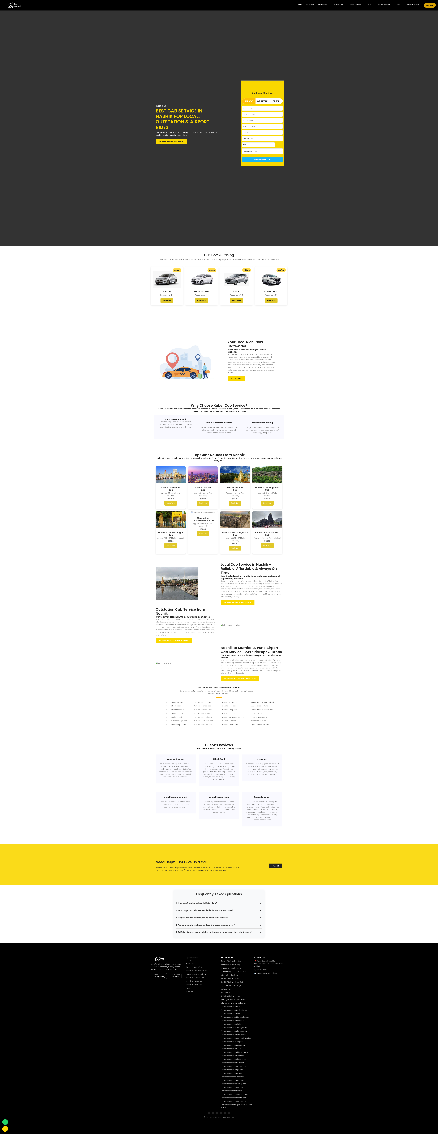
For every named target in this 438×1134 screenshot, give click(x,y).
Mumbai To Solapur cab (203, 721)
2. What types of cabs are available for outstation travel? (205, 910)
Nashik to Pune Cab (194, 981)
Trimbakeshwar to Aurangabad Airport (237, 1038)
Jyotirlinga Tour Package (231, 985)
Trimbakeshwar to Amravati (232, 1077)
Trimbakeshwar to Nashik (231, 1006)
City (369, 4)
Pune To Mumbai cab (174, 702)
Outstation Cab (413, 4)
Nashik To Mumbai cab (229, 702)
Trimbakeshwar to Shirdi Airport (233, 1098)
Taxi (398, 4)
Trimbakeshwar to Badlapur (232, 1063)
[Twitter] (217, 1113)
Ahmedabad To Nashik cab (262, 710)
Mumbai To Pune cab (202, 702)
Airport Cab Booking (229, 975)
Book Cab (310, 4)
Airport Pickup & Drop (194, 967)
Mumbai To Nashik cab (202, 710)
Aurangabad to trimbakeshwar (234, 999)
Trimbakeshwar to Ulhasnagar (233, 1059)
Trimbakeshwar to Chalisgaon (233, 1084)
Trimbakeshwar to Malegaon (233, 1045)
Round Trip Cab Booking (231, 961)
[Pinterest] (229, 1113)
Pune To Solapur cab (174, 717)
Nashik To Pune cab (228, 706)
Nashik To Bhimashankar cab (232, 717)
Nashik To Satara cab (229, 724)
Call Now (430, 5)
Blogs (188, 988)
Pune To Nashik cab (173, 706)
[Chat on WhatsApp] (5, 1122)
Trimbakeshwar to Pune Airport (233, 1035)
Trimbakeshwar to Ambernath (233, 1066)
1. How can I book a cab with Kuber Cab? (196, 903)
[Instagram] (213, 1113)
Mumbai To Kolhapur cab (203, 713)
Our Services (322, 4)
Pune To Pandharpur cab (176, 724)
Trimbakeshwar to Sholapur (232, 1024)
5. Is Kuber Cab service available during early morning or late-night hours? (214, 932)
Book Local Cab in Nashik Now (237, 602)
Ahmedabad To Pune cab (261, 706)
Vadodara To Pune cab (260, 721)
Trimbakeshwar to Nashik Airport (234, 1010)
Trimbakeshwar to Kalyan (231, 1091)
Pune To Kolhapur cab (174, 713)
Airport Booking (384, 4)
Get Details (236, 379)
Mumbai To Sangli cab (202, 717)
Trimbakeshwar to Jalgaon (232, 1041)
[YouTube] (225, 1113)
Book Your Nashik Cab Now (171, 142)
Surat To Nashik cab (259, 717)
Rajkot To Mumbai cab (260, 724)
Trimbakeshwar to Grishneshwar (234, 1101)
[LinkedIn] (221, 1113)
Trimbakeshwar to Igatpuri (232, 1070)
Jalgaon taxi (226, 989)
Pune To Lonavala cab (175, 710)
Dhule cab (225, 992)
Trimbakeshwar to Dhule (231, 1049)
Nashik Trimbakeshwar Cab (232, 982)
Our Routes (338, 4)
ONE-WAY (249, 101)
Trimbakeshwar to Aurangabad (234, 1027)
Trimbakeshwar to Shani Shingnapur (236, 1094)
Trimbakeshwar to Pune (230, 1013)
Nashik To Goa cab (228, 713)
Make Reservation (262, 159)
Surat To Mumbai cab (259, 713)
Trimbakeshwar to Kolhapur (232, 1020)
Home (300, 4)
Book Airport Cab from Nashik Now (240, 678)
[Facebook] (209, 1113)
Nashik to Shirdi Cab (194, 985)
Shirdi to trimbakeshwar (230, 996)
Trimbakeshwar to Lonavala (232, 1055)
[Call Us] (5, 1129)
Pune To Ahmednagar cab (176, 721)
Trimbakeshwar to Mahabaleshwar (235, 1017)
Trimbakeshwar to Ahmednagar (234, 1031)
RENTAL (276, 101)
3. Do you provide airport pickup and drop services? (202, 917)
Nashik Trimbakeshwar (230, 978)
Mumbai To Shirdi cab (202, 706)
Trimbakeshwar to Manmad (232, 1080)
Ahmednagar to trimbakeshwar (234, 1003)
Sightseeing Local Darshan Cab (234, 971)
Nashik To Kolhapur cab (230, 721)
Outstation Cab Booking (196, 974)
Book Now (167, 300)
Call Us (275, 866)
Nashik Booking (355, 4)
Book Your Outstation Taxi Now (173, 640)
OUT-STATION (262, 101)
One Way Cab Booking (230, 964)
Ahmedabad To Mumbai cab (262, 702)
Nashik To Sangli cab (228, 710)
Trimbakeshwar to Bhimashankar (234, 1052)
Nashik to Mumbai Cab (195, 977)
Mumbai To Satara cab (202, 724)
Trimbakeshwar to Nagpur (231, 1073)
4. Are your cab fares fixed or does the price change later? (205, 925)
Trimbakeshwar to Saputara (232, 1087)
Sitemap (189, 991)
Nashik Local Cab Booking (196, 971)
